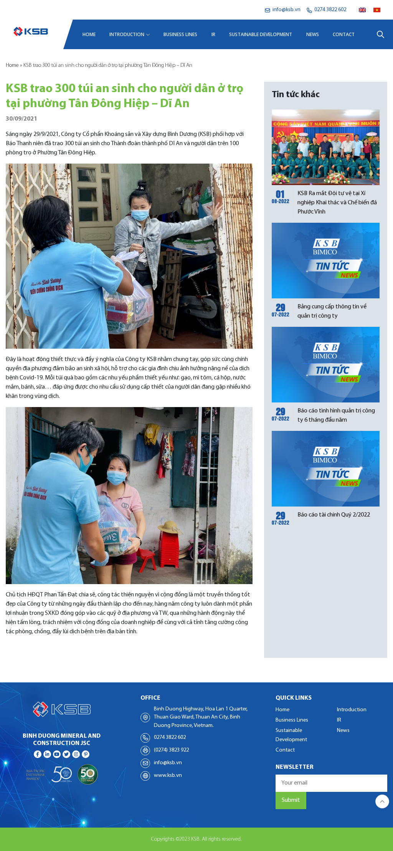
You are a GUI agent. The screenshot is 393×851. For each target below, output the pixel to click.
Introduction (126, 34)
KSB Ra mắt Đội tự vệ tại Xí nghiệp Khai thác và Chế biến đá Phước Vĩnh (337, 202)
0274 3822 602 (170, 737)
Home (89, 34)
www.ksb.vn (168, 775)
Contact (344, 34)
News (312, 34)
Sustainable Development (260, 34)
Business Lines (180, 34)
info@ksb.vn (168, 763)
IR (213, 34)
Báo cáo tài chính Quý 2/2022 (333, 515)
